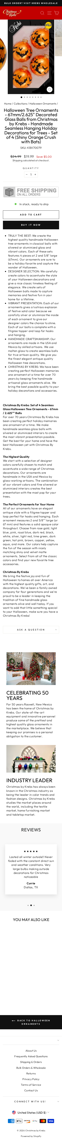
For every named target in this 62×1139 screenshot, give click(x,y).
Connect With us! (30, 1101)
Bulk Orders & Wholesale (31, 1067)
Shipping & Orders (31, 1062)
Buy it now (31, 224)
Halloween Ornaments (42, 103)
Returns (31, 1073)
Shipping (17, 160)
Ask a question (31, 629)
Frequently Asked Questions (31, 1056)
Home (8, 103)
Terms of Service (31, 1084)
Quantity (31, 168)
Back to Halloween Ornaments (33, 1022)
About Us (31, 1050)
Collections (20, 103)
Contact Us (31, 1090)
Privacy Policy (31, 1079)
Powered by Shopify (31, 1136)
